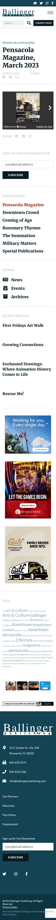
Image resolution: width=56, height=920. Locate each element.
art (3, 611)
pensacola (18, 650)
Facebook (26, 874)
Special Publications (22, 251)
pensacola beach (18, 654)
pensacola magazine (13, 660)
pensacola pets (43, 660)
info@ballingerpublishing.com (27, 781)
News (16, 279)
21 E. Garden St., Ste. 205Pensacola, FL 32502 (24, 750)
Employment (10, 824)
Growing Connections (23, 344)
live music (38, 640)
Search (29, 23)
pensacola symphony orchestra (14, 663)
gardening (6, 641)
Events (18, 288)
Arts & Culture (16, 615)
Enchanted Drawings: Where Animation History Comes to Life (26, 369)
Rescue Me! (13, 393)
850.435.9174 (17, 762)
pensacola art (35, 651)
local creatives (16, 646)
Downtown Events (21, 630)
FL (42, 635)
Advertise (8, 805)
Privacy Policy (9, 907)
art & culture (17, 610)
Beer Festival (25, 620)
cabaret (46, 620)
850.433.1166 (17, 771)
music (43, 646)
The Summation (18, 235)
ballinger (38, 615)
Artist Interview (39, 611)
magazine (31, 645)
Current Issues (43, 23)
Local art (48, 640)
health (13, 641)
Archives (20, 296)
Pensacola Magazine (18, 42)
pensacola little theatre (42, 657)
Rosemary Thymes (21, 227)
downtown (22, 624)
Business (36, 620)
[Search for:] (14, 23)
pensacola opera (30, 661)
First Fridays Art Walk (23, 325)
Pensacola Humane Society (20, 658)
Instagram (15, 874)
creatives (6, 625)
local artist (6, 646)
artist (30, 611)
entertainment (34, 635)
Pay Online (9, 815)
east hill (25, 636)
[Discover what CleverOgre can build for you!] (28, 703)
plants (36, 663)
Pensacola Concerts (34, 655)
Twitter (4, 874)
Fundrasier (47, 636)
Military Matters (19, 243)
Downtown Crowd (20, 212)
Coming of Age (17, 220)
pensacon (29, 663)
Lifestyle (24, 640)
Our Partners (10, 796)
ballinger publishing (10, 620)
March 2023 (11, 73)
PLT (40, 663)
